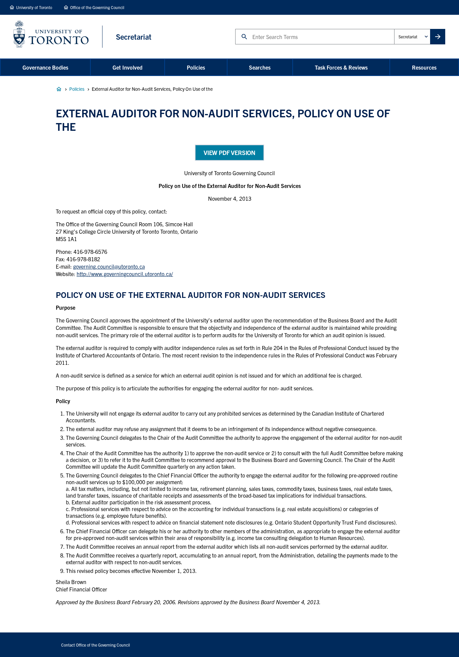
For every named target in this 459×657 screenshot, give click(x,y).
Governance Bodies (45, 67)
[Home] (57, 37)
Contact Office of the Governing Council (95, 644)
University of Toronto (34, 7)
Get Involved (127, 67)
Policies (196, 67)
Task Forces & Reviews (341, 67)
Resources (424, 67)
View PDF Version (229, 152)
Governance (59, 89)
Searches (259, 67)
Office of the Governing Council (97, 7)
